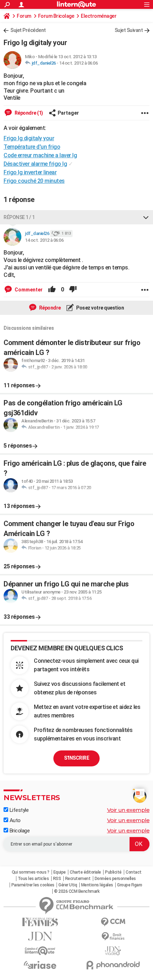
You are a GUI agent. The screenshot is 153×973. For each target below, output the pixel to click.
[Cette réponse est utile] (52, 290)
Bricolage (19, 830)
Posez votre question (99, 308)
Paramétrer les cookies (32, 884)
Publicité (113, 872)
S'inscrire (76, 758)
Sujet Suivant (129, 30)
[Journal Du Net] (40, 936)
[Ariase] (40, 965)
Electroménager (98, 16)
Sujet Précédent (28, 30)
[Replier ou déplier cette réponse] (146, 217)
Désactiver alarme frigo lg (35, 163)
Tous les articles (33, 878)
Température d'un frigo (32, 146)
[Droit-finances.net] (112, 936)
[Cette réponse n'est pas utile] (73, 290)
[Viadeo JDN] (112, 950)
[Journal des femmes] (40, 922)
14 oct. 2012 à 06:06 (78, 63)
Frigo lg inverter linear (30, 172)
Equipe (59, 872)
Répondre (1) (28, 113)
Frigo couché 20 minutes (34, 180)
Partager (68, 113)
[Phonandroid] (112, 965)
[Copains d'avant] (40, 950)
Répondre (49, 308)
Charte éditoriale (85, 872)
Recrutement (78, 878)
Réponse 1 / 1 (19, 217)
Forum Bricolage (56, 16)
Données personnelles (115, 878)
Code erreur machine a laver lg (40, 155)
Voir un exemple (128, 810)
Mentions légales (97, 884)
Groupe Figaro (129, 884)
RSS (57, 878)
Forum (24, 16)
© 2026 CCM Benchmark (76, 891)
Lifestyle (18, 810)
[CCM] (112, 922)
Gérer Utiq (67, 884)
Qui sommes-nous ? (30, 872)
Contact (134, 872)
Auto (14, 820)
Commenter (28, 290)
